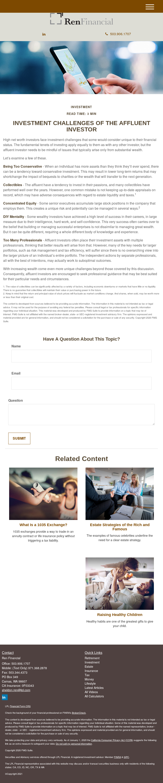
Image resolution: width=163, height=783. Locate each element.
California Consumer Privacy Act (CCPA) (112, 740)
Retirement (92, 658)
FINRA (117, 757)
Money (89, 679)
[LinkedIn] (43, 34)
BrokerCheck (79, 712)
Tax (87, 675)
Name (16, 346)
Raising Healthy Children (119, 615)
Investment (92, 662)
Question (15, 400)
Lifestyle (90, 683)
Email (15, 373)
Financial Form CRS (20, 706)
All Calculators (94, 696)
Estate (89, 666)
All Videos (91, 692)
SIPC (126, 757)
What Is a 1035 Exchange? (43, 525)
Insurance (91, 671)
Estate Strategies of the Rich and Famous (120, 527)
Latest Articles (94, 687)
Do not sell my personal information (74, 743)
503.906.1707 (120, 33)
